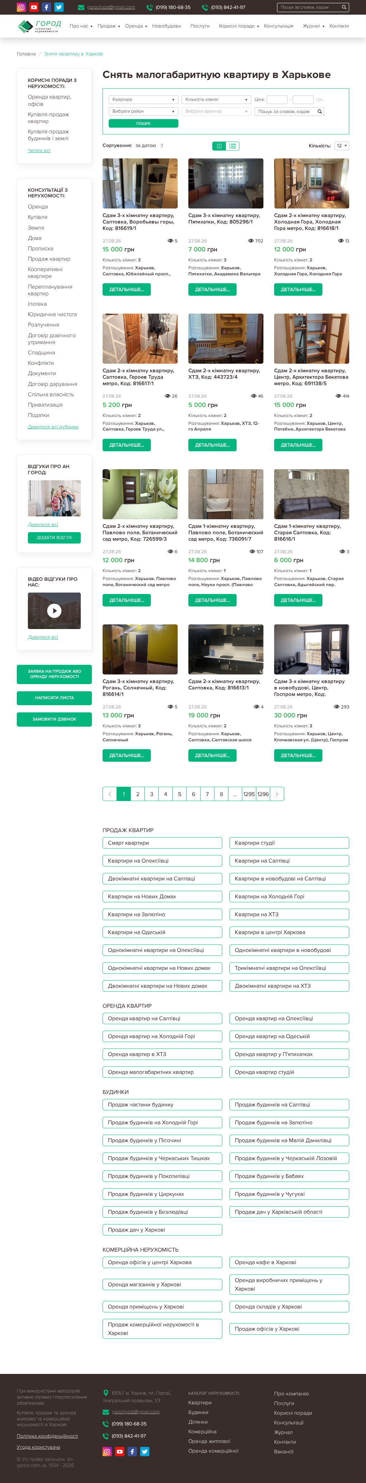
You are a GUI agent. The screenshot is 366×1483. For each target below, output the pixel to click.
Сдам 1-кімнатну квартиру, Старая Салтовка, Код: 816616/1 (307, 532)
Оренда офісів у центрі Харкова (150, 1262)
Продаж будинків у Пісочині (144, 1140)
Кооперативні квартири (45, 273)
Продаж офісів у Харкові (267, 1328)
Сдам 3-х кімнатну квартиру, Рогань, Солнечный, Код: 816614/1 (138, 687)
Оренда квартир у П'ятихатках (274, 1054)
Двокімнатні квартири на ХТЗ (273, 986)
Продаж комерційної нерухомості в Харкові (153, 1329)
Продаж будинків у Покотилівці (149, 1176)
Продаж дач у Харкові (136, 1229)
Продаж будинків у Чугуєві (270, 1194)
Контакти (339, 26)
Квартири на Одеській (136, 932)
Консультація (278, 26)
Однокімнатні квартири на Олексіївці (156, 950)
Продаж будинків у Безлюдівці (148, 1212)
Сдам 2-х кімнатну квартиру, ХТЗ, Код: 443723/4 (224, 373)
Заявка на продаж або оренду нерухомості (54, 674)
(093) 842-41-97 (228, 7)
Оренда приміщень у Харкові (146, 1306)
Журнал (311, 26)
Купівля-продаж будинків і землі (48, 135)
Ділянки (198, 1422)
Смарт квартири (128, 842)
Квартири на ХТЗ (256, 914)
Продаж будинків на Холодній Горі (153, 1122)
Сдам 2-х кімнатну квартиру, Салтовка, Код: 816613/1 (224, 684)
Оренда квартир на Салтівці (144, 1018)
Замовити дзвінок (54, 719)
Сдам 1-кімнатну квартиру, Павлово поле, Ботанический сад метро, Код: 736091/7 (225, 532)
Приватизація (45, 404)
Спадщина (41, 352)
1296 (263, 794)
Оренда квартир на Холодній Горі (151, 1036)
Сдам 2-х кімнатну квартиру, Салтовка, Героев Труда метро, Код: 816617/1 (138, 377)
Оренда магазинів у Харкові (144, 1284)
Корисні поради (237, 26)
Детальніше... (126, 289)
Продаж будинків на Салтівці (272, 1104)
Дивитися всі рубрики (53, 427)
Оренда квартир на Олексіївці (274, 1018)
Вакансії (283, 1451)
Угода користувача (38, 1447)
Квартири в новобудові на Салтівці (280, 878)
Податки (38, 415)
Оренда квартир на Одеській (272, 1036)
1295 (249, 794)
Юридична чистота (52, 314)
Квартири (200, 1402)
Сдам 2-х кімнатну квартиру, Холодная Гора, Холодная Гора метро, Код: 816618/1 (310, 221)
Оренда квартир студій (264, 1072)
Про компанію (291, 1393)
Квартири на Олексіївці (138, 860)
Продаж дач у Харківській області (278, 1212)
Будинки (198, 1412)
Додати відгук (54, 537)
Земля (36, 227)
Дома (34, 238)
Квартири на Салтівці (262, 860)
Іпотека (37, 304)
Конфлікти (41, 363)
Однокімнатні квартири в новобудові (283, 950)
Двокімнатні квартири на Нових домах (157, 986)
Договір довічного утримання (52, 339)
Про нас (79, 26)
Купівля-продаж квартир (48, 118)
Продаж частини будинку (140, 1104)
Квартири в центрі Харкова (270, 932)
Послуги (200, 26)
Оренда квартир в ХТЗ (137, 1054)
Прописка (40, 248)
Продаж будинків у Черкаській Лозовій (286, 1158)
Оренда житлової (209, 1441)
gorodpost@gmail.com (111, 7)
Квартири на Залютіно (136, 914)
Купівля (38, 217)
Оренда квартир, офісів (49, 100)
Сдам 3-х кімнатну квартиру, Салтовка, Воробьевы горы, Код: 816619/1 (138, 221)
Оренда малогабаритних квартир (151, 1072)
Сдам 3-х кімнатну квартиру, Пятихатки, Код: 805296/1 (224, 218)
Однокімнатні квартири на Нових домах (159, 968)
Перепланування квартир (50, 290)
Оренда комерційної (213, 1451)
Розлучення (43, 324)
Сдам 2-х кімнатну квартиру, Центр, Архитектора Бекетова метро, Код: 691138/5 (311, 377)
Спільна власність (51, 394)
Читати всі (39, 150)
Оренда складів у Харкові (268, 1306)
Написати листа (54, 698)
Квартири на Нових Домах (142, 896)
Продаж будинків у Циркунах (146, 1194)
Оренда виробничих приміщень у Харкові (278, 1284)
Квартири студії (255, 842)
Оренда (38, 206)
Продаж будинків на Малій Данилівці (283, 1140)
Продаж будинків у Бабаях (269, 1176)
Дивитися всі (43, 524)
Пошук (143, 123)
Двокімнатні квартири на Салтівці (151, 878)
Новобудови (166, 26)
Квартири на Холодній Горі (270, 896)
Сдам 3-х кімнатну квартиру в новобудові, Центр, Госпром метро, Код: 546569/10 (309, 691)
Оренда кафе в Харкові (265, 1262)
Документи (42, 373)
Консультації (288, 1422)
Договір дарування (53, 384)
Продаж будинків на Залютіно (273, 1122)
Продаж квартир (49, 258)
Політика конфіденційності (47, 1436)
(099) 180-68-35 (173, 7)
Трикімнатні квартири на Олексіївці (280, 968)
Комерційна (202, 1431)
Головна (26, 54)
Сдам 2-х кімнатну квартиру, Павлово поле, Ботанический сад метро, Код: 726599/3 (140, 532)
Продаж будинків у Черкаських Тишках (159, 1158)
